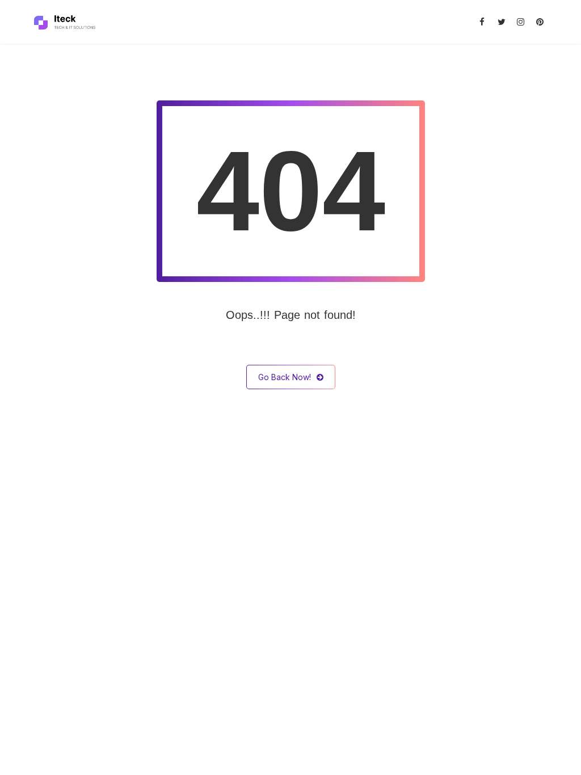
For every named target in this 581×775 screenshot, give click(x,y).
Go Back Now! (284, 377)
